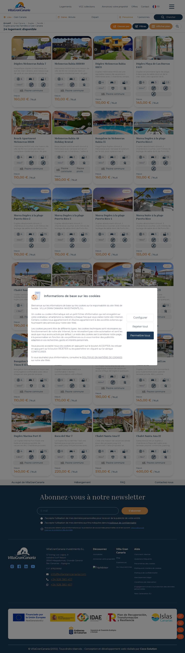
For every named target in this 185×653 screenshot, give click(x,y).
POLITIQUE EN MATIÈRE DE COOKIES (102, 357)
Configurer (140, 317)
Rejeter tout (140, 326)
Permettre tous (140, 335)
